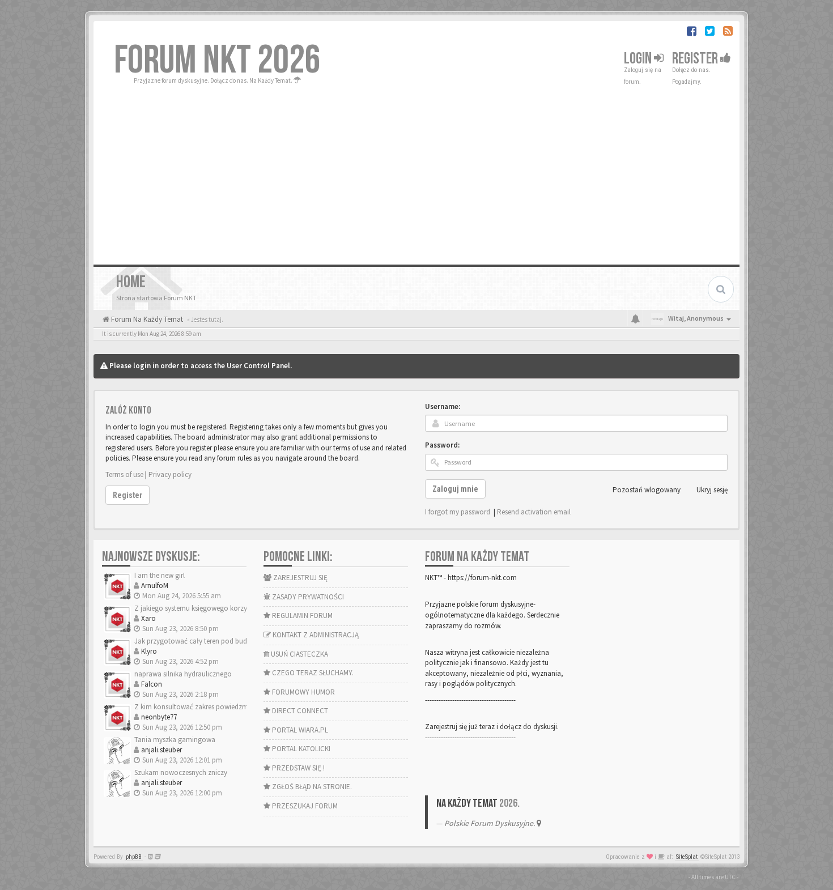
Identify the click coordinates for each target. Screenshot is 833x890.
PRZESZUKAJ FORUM (304, 806)
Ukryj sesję (712, 490)
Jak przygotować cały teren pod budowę (197, 641)
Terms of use (124, 474)
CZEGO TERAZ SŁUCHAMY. (312, 673)
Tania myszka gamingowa (174, 739)
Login (639, 58)
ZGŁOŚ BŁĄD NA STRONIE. (311, 786)
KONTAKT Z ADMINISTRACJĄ (315, 635)
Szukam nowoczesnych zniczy (180, 772)
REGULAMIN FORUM (301, 615)
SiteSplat (687, 857)
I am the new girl (159, 575)
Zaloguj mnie (455, 488)
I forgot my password (457, 512)
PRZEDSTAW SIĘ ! (297, 768)
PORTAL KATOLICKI (300, 748)
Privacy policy (170, 474)
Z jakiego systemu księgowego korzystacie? (201, 608)
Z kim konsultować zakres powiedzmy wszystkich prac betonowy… (237, 707)
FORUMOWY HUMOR (302, 692)
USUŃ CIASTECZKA (298, 654)
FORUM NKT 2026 (217, 60)
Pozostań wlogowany (647, 490)
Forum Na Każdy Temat (146, 319)
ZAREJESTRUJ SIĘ (299, 577)
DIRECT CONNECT (299, 711)
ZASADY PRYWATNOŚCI (307, 597)
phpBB (134, 857)
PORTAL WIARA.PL (299, 730)
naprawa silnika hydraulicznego (183, 674)
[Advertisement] (416, 171)
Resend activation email (534, 512)
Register (696, 58)
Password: (442, 445)
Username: (442, 406)
